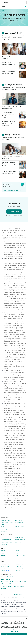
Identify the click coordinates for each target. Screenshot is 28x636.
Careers (17, 550)
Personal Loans (5, 520)
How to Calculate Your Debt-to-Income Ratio (13, 581)
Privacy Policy (5, 566)
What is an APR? (5, 579)
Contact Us (4, 544)
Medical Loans (5, 527)
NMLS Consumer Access (20, 598)
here (12, 280)
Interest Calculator (20, 539)
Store (16, 553)
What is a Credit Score (7, 584)
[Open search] (25, 7)
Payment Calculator (6, 539)
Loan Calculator (19, 537)
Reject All (7, 634)
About (3, 550)
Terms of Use (5, 564)
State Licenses (19, 564)
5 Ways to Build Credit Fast (8, 577)
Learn (3, 6)
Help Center (18, 542)
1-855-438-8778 (17, 595)
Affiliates (3, 555)
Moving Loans (19, 523)
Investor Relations (20, 555)
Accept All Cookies (20, 634)
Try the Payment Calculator (11, 190)
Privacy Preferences (14, 631)
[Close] (26, 618)
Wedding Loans (19, 520)
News (2, 553)
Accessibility (18, 566)
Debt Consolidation (20, 527)
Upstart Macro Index (7, 558)
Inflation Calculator (6, 542)
